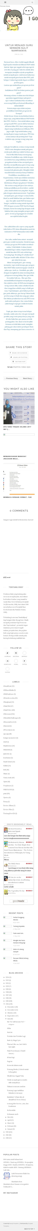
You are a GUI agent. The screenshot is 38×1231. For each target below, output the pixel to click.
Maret (9, 1123)
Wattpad (7, 672)
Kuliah (24, 367)
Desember (11, 1007)
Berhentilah (11, 1110)
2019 (7, 989)
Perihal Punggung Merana (18, 918)
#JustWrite (17, 367)
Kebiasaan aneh (12, 1114)
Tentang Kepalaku (19, 926)
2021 (7, 983)
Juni (8, 1019)
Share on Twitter (20, 357)
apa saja (6, 734)
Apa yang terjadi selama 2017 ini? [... (17, 428)
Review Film (7, 809)
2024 (7, 977)
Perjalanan (7, 786)
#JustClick (7, 706)
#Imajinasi (7, 702)
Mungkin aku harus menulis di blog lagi (19, 941)
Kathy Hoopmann (9, 884)
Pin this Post (20, 361)
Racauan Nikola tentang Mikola (20, 959)
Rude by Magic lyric (14, 1040)
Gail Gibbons (13, 893)
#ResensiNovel (8, 722)
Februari (10, 1126)
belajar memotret (9, 738)
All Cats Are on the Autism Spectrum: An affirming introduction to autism (19, 879)
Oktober (10, 1013)
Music (5, 774)
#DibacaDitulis (8, 690)
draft (5, 742)
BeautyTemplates (14, 1223)
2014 (7, 1004)
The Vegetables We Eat (16, 891)
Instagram (16, 656)
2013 (7, 1132)
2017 (7, 995)
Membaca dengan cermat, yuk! (17, 497)
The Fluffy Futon (14, 864)
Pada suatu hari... (18, 933)
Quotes (5, 797)
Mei (8, 1117)
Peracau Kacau (5, 6)
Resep (5, 802)
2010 (7, 1138)
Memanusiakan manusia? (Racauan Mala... (14, 457)
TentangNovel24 (9, 813)
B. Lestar (7, 857)
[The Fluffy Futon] (6, 867)
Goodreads (7, 656)
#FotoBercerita (8, 698)
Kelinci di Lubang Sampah (18, 950)
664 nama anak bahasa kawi (13, 1159)
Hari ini (9, 1032)
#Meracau (7, 714)
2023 (7, 980)
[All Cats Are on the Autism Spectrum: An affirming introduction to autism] (6, 880)
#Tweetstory (8, 730)
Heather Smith (13, 833)
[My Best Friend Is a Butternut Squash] (6, 832)
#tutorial (6, 726)
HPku (9, 1028)
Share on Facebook (19, 353)
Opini (28, 367)
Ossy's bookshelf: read (19, 824)
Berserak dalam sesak (14, 1065)
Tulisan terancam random (16, 1086)
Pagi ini (9, 1061)
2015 (7, 1001)
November (11, 1010)
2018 (7, 992)
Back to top (28, 1229)
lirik (4, 770)
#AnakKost (7, 686)
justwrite (6, 754)
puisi (5, 793)
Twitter (24, 664)
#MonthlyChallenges (10, 718)
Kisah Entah (7, 762)
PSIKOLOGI (7, 790)
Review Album (8, 805)
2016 (7, 998)
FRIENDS (6, 750)
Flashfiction (7, 746)
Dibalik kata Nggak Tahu (15, 1076)
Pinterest (24, 656)
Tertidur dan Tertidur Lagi (16, 1036)
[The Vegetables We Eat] (6, 894)
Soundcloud (7, 664)
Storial (16, 664)
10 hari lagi (10, 1057)
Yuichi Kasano (13, 866)
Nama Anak (7, 778)
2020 (7, 986)
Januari (9, 1129)
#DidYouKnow (8, 694)
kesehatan (7, 758)
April (9, 1120)
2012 (7, 1135)
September (11, 1016)
